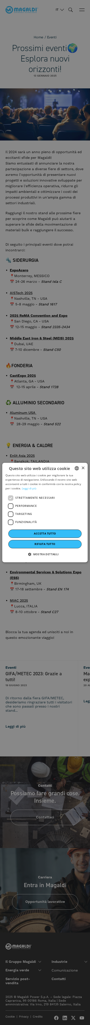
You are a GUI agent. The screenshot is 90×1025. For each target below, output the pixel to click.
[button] (45, 554)
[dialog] (45, 512)
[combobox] (77, 468)
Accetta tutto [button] (45, 533)
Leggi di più (29, 488)
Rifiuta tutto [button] (45, 544)
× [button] (83, 468)
